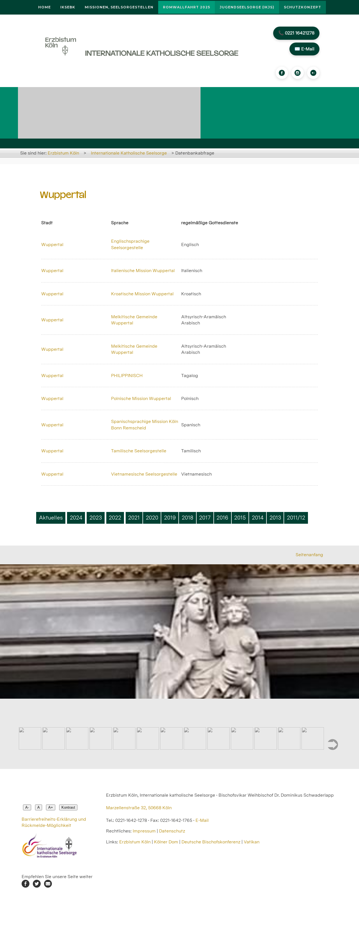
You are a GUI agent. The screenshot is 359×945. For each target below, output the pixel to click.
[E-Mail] (48, 886)
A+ (50, 807)
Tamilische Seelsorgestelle (138, 450)
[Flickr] (313, 73)
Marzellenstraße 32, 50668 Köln (139, 807)
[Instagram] (297, 73)
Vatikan (251, 842)
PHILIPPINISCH (127, 375)
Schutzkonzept (302, 7)
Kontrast (68, 807)
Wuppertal (52, 244)
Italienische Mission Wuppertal (143, 270)
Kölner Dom (166, 842)
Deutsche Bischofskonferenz (210, 842)
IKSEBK (67, 7)
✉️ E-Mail (304, 49)
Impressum (144, 831)
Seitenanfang (309, 554)
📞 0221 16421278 (296, 33)
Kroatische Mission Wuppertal (142, 293)
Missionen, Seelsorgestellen (119, 7)
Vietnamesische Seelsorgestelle (144, 474)
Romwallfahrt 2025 (186, 7)
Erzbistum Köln (63, 153)
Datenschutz (172, 831)
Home (44, 7)
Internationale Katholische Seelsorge (129, 153)
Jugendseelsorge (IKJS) (247, 7)
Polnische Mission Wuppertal (141, 398)
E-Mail (202, 820)
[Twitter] (37, 886)
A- (27, 807)
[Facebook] (282, 73)
